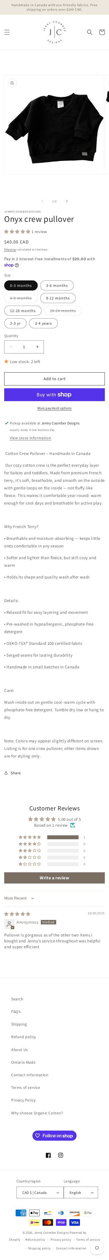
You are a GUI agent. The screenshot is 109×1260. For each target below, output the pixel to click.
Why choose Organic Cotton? (37, 1112)
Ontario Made (23, 1062)
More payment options (54, 408)
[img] (17, 914)
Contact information (71, 1248)
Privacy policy (61, 1240)
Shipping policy (39, 1248)
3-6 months (57, 285)
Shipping (10, 249)
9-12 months (58, 298)
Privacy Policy (23, 1100)
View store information (30, 437)
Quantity (11, 335)
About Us (19, 1049)
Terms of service (25, 1087)
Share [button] (16, 772)
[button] (7, 32)
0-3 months (21, 285)
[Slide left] (42, 201)
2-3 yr (15, 323)
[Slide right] (67, 201)
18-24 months (66, 312)
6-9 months (24, 299)
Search (17, 998)
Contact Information (29, 1074)
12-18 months (23, 310)
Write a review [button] (54, 878)
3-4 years (43, 323)
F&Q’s (16, 1011)
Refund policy (23, 1036)
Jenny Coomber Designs (52, 1233)
